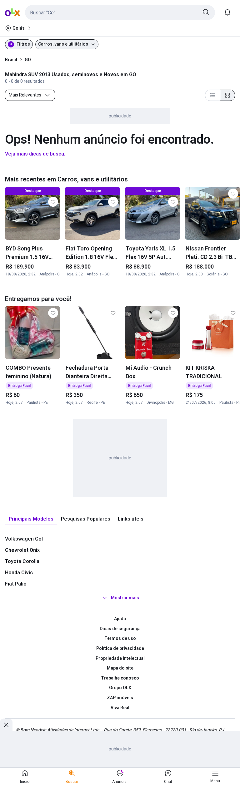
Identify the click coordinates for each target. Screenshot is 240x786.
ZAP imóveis (120, 697)
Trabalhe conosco (120, 677)
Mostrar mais (125, 597)
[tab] (31, 519)
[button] (120, 12)
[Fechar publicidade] (6, 725)
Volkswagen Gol (24, 539)
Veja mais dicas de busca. (35, 154)
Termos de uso (120, 638)
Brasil (11, 59)
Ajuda (120, 618)
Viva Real (120, 707)
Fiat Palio (16, 584)
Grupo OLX (120, 687)
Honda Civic (19, 573)
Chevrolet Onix (22, 550)
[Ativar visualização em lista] (212, 95)
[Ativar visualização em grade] (227, 95)
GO (28, 59)
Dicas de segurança (120, 628)
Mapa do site (120, 667)
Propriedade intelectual (120, 658)
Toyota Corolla (22, 561)
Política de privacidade (120, 648)
